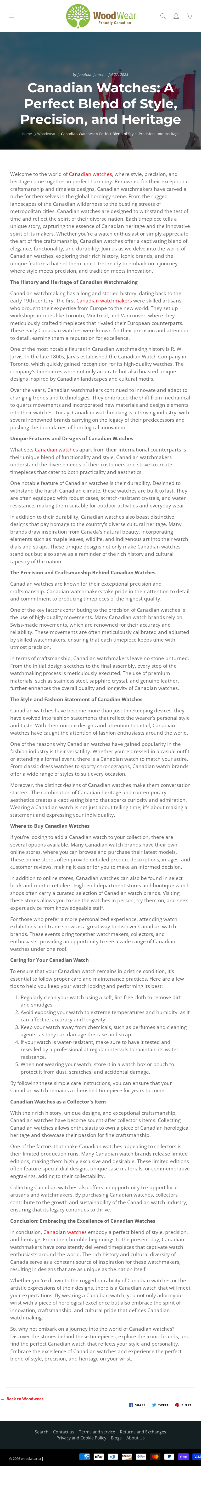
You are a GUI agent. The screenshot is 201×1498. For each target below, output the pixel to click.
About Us (135, 1438)
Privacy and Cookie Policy (81, 1438)
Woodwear (46, 133)
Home (27, 133)
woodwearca (31, 1458)
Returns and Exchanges (143, 1432)
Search (41, 1432)
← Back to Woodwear (22, 1398)
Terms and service (97, 1432)
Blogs (116, 1438)
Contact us (63, 1432)
